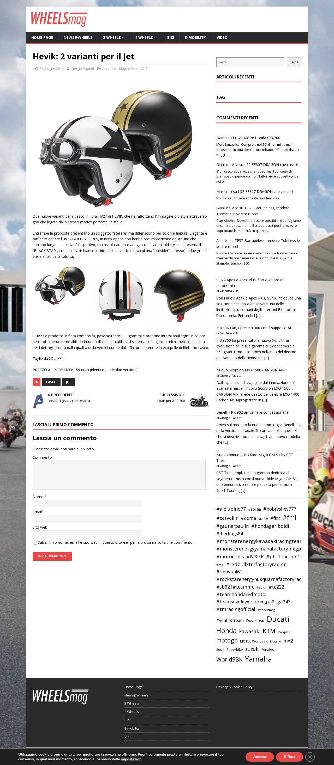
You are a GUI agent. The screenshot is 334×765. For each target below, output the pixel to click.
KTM (269, 631)
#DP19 (263, 519)
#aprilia (254, 509)
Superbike (234, 649)
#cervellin (227, 518)
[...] (258, 315)
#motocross (230, 556)
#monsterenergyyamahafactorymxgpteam (264, 549)
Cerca (294, 62)
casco (51, 382)
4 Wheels (144, 37)
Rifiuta (289, 756)
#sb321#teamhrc (235, 587)
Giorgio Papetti (82, 68)
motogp (227, 640)
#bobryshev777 (279, 509)
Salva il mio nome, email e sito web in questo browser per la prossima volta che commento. (115, 542)
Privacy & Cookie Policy (234, 686)
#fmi (289, 517)
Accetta (259, 756)
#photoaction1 (283, 556)
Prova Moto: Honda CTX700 (256, 137)
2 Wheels (112, 37)
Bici (170, 37)
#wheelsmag (266, 610)
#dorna (248, 518)
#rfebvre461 (229, 572)
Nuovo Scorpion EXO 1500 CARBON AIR (250, 370)
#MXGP (255, 556)
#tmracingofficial (235, 609)
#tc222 (276, 587)
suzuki (252, 649)
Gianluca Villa (227, 164)
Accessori (109, 68)
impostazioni (131, 759)
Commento (42, 457)
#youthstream (230, 620)
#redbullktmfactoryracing (256, 564)
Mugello (275, 641)
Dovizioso (255, 620)
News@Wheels (78, 37)
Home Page (42, 37)
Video (222, 37)
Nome (38, 496)
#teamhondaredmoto (240, 594)
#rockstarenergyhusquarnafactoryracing (262, 579)
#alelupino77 (231, 509)
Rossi (220, 649)
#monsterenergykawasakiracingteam (260, 541)
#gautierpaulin (232, 526)
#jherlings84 (229, 534)
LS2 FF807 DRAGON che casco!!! (271, 164)
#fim (275, 518)
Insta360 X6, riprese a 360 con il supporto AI (253, 327)
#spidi (261, 587)
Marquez (284, 632)
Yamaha (258, 659)
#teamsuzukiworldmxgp (242, 602)
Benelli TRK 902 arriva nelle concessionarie (252, 412)
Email (37, 511)
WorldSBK (229, 659)
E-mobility (195, 37)
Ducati (278, 619)
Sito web (40, 527)
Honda (226, 630)
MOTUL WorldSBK (254, 641)
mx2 (288, 641)
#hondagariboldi (270, 526)
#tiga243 (281, 602)
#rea (220, 565)
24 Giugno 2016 (51, 68)
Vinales (268, 649)
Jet (68, 382)
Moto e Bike (128, 68)
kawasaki (249, 631)
